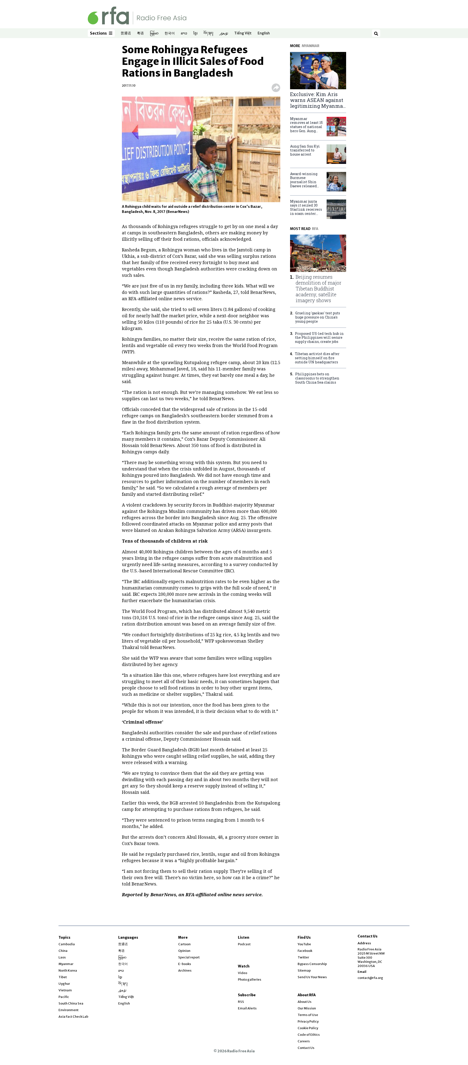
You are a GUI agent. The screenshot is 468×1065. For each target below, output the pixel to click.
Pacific (63, 997)
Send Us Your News (312, 977)
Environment (68, 1010)
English (264, 33)
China (63, 951)
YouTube (304, 944)
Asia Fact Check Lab (73, 1017)
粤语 (140, 33)
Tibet (62, 977)
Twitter (303, 957)
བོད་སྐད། (208, 33)
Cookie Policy (308, 1028)
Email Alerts (247, 1008)
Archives (185, 970)
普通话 (126, 33)
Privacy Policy (308, 1021)
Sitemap (304, 970)
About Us (305, 1002)
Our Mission (307, 1008)
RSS (241, 1002)
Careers (304, 1041)
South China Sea (70, 1003)
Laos (62, 957)
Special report (189, 957)
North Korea (67, 970)
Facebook (305, 951)
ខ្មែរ (195, 33)
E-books (184, 964)
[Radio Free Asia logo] (137, 15)
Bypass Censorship (312, 964)
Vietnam (65, 990)
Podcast (244, 944)
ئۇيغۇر (223, 33)
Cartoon (184, 944)
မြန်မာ (154, 33)
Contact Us (306, 1048)
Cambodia (66, 944)
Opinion (184, 951)
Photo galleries (249, 979)
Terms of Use (308, 1015)
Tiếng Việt (243, 33)
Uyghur (64, 984)
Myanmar (65, 964)
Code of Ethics (309, 1035)
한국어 (170, 33)
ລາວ (184, 33)
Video (242, 973)
